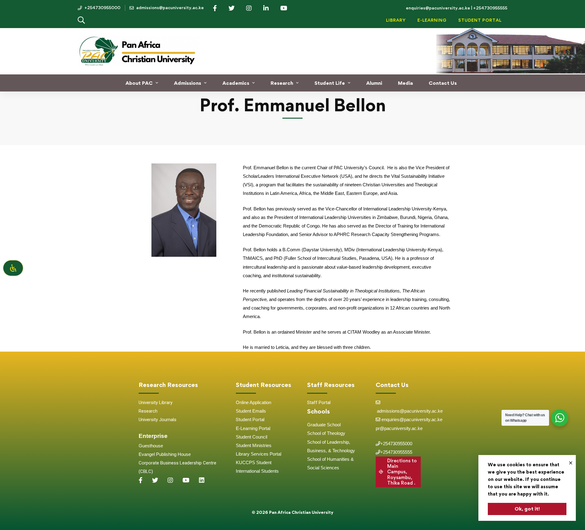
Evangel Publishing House (165, 454)
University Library (155, 402)
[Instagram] (170, 480)
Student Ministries (253, 445)
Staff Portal (319, 402)
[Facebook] (141, 480)
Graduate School (324, 424)
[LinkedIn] (201, 480)
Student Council (251, 436)
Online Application (253, 402)
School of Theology (326, 433)
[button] (398, 472)
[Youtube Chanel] (186, 480)
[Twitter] (155, 480)
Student (244, 411)
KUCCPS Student (253, 462)
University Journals (157, 419)
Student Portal (250, 419)
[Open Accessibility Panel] (13, 268)
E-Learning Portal (253, 428)
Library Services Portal (258, 454)
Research (148, 411)
